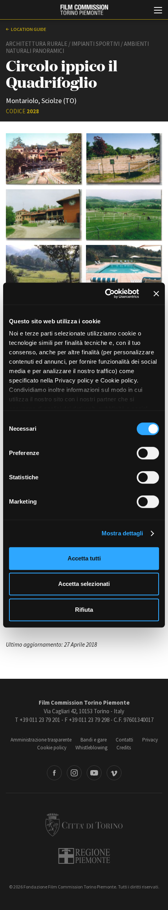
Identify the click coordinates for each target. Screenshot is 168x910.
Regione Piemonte (84, 856)
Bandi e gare (93, 739)
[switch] (148, 453)
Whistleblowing (91, 747)
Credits (123, 747)
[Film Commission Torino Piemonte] (84, 10)
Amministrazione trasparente (41, 739)
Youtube (94, 772)
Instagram (74, 772)
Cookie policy (51, 747)
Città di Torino (84, 824)
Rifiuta (84, 609)
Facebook (54, 772)
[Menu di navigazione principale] (158, 11)
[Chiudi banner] (156, 293)
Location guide (28, 29)
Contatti (124, 739)
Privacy (150, 739)
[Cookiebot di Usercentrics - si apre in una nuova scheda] (105, 293)
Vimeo (114, 772)
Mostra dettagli (122, 533)
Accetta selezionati (84, 583)
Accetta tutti (84, 558)
